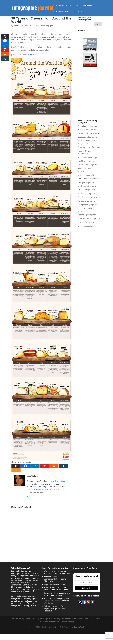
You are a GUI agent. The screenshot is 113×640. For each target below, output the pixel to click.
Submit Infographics (84, 5)
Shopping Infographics (87, 204)
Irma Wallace (18, 26)
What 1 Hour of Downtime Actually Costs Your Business (56, 588)
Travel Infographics (86, 222)
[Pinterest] (44, 466)
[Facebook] (25, 466)
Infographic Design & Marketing (46, 618)
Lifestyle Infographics (86, 182)
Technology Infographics (88, 215)
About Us (76, 11)
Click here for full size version (24, 54)
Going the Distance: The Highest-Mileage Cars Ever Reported (55, 608)
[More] (16, 470)
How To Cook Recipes (20, 47)
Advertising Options (51, 621)
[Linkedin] (35, 466)
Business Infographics (87, 129)
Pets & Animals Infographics (89, 197)
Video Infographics (85, 226)
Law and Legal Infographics (89, 178)
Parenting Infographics (87, 193)
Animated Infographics (87, 126)
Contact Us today (25, 601)
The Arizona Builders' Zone (40, 489)
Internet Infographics (86, 175)
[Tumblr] (63, 466)
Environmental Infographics (89, 147)
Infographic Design (60, 11)
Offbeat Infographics (86, 190)
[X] (16, 466)
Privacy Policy (68, 621)
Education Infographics (87, 137)
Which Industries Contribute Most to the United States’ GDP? (57, 572)
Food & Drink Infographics (44, 26)
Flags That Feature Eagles (54, 584)
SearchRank (60, 481)
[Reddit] (53, 466)
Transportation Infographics (89, 218)
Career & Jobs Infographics (89, 133)
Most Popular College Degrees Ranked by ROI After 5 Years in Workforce (56, 600)
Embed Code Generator (72, 618)
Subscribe (86, 588)
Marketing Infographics (87, 186)
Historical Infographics (87, 165)
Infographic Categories (62, 5)
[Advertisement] (41, 530)
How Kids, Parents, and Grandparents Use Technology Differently (56, 578)
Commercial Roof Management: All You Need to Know (57, 594)
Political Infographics (86, 201)
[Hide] (1, 63)
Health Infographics (86, 161)
